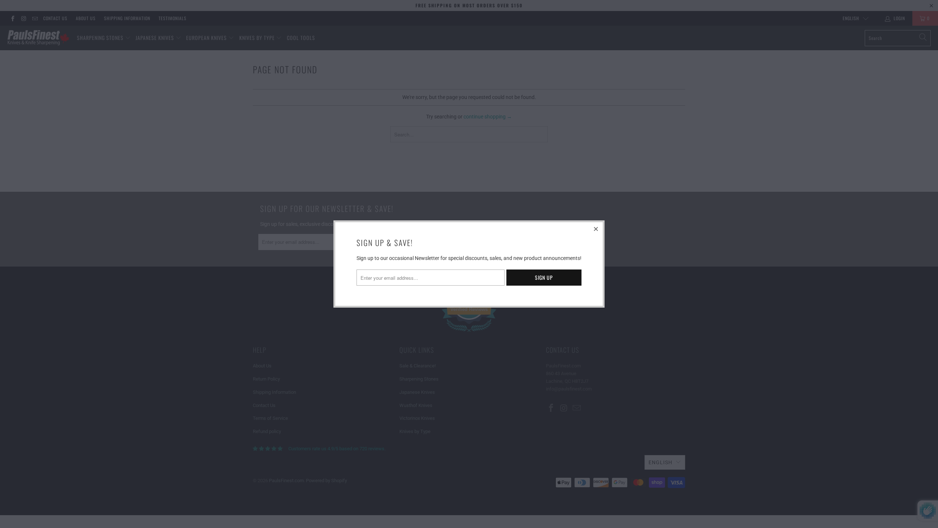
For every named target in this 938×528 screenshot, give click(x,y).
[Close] (596, 228)
